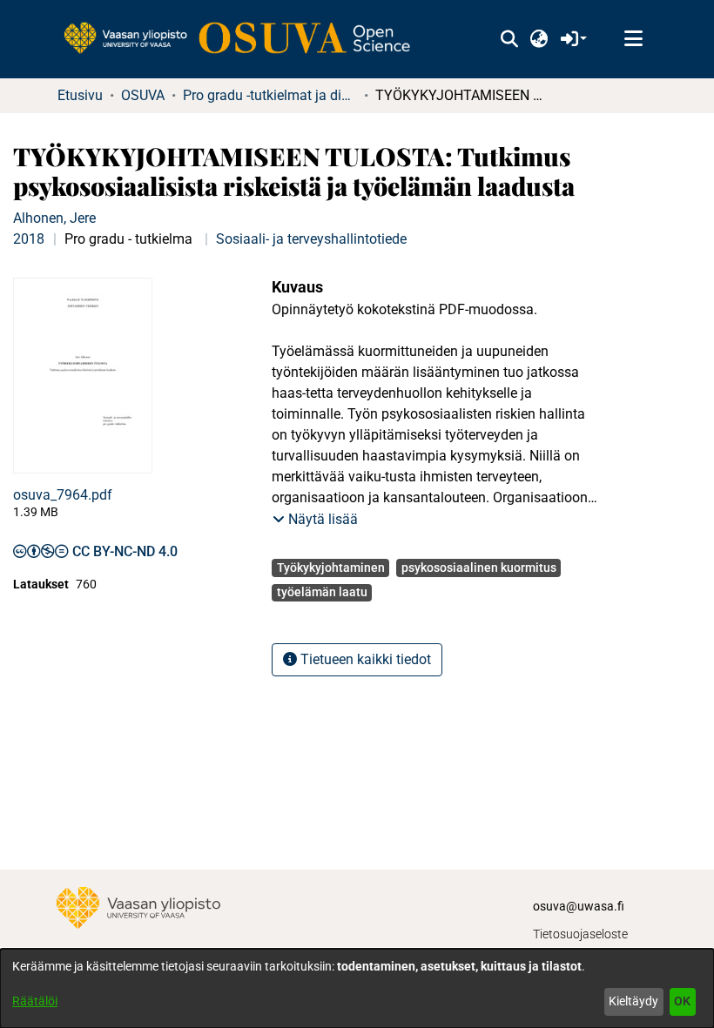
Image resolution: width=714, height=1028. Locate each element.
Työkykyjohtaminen (331, 567)
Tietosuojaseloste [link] (580, 934)
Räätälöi (34, 1001)
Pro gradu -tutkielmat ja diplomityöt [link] (270, 95)
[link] (245, 39)
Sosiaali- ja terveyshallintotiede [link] (311, 239)
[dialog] (357, 988)
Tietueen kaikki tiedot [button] (364, 659)
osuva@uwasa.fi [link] (578, 906)
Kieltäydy (633, 1001)
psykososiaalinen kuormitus (478, 567)
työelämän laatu (322, 592)
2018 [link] (28, 239)
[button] (509, 39)
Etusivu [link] (80, 95)
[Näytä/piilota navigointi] (633, 39)
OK (682, 1001)
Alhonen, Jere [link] (54, 218)
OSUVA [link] (143, 95)
